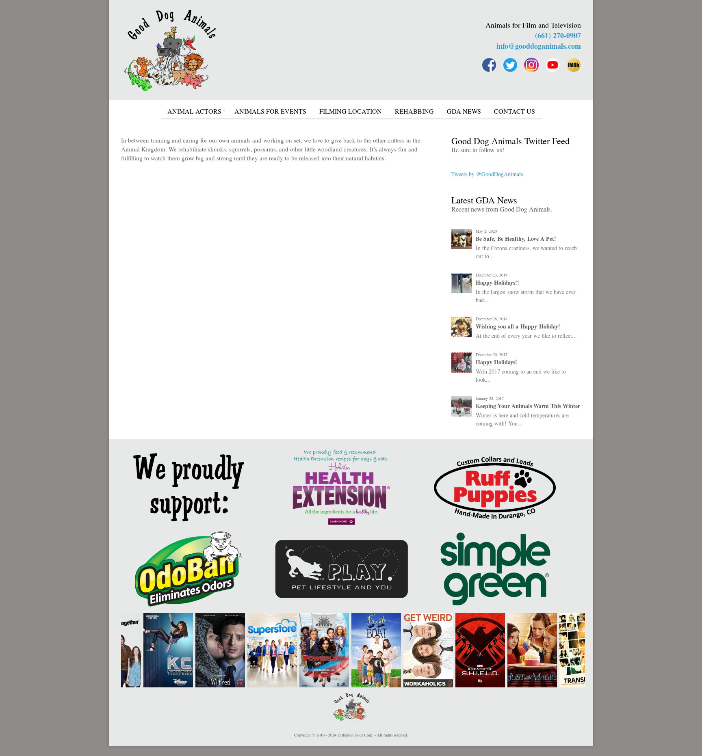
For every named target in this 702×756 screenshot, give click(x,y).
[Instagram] (531, 65)
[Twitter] (510, 65)
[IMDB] (573, 65)
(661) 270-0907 (558, 35)
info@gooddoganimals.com (538, 46)
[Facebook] (489, 65)
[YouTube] (552, 65)
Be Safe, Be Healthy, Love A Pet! (516, 239)
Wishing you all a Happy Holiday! (518, 326)
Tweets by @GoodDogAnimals (487, 174)
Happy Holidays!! (497, 283)
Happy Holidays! (496, 362)
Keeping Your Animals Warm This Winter (528, 406)
